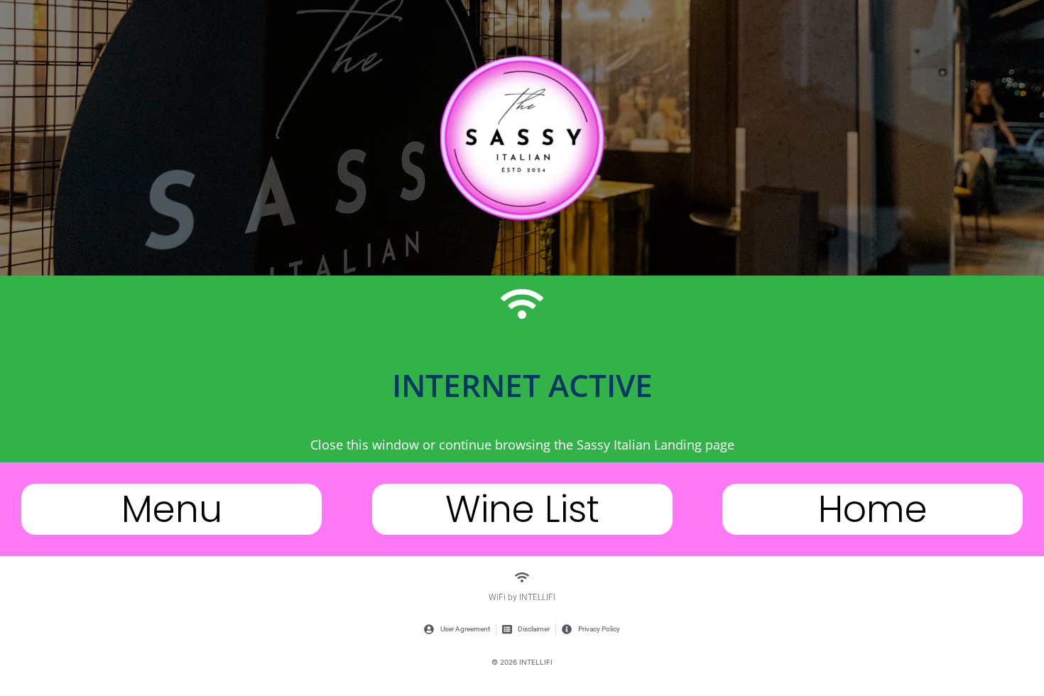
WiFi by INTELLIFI (522, 597)
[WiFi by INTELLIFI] (522, 577)
